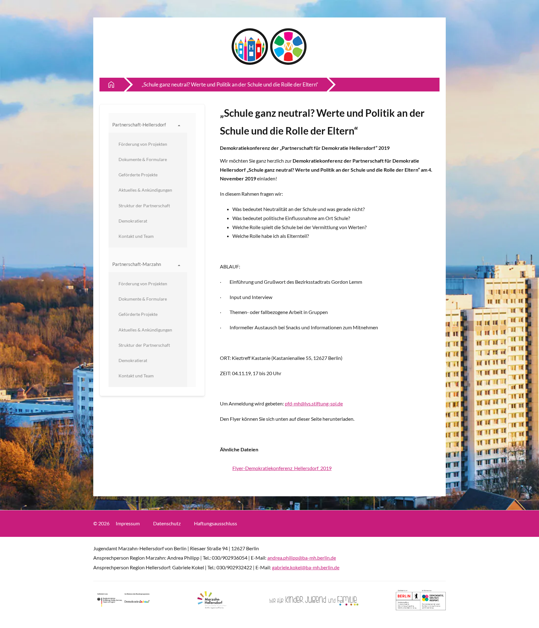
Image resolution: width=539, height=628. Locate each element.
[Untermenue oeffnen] (179, 124)
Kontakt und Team (136, 236)
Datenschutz (167, 523)
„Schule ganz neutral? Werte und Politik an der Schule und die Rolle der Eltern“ (230, 84)
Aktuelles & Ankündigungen (145, 190)
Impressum (128, 523)
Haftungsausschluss (215, 523)
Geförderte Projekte (138, 174)
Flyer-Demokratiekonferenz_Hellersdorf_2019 (282, 468)
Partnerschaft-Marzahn (136, 264)
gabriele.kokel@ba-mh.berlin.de (305, 567)
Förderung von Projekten (143, 144)
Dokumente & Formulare (143, 159)
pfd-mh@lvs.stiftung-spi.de (314, 403)
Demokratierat (133, 220)
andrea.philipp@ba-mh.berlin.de (301, 558)
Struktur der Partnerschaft (144, 205)
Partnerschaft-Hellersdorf (139, 124)
